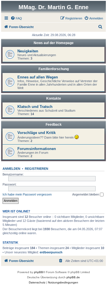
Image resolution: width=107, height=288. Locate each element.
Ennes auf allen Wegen (37, 77)
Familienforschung (54, 69)
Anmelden (11, 168)
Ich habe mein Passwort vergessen (27, 194)
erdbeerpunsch (51, 252)
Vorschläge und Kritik (36, 133)
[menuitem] (16, 18)
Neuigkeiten (27, 51)
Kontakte (53, 98)
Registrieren (36, 168)
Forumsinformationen (36, 149)
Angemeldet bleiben (86, 194)
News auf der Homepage (54, 43)
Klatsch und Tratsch (35, 106)
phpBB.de (73, 277)
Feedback (54, 125)
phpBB (38, 272)
